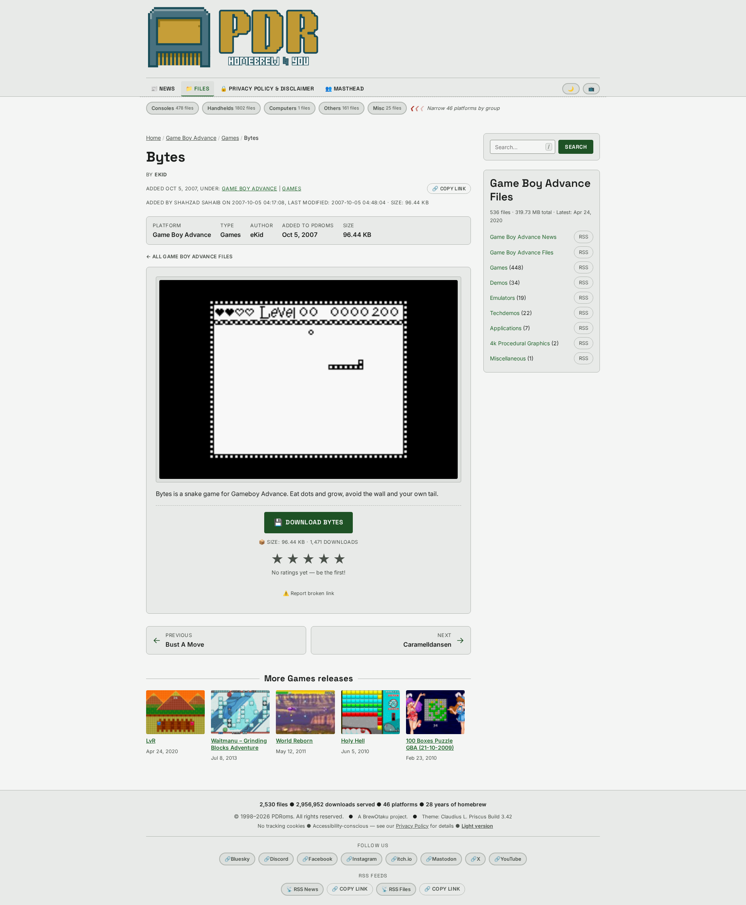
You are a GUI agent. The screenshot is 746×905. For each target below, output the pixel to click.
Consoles (172, 108)
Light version (477, 826)
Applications (505, 328)
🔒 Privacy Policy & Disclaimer (267, 88)
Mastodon (441, 859)
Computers (289, 108)
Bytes (165, 157)
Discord (276, 859)
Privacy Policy (412, 826)
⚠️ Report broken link (308, 593)
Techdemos (504, 313)
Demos (498, 282)
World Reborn (294, 740)
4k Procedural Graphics (520, 343)
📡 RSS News (302, 889)
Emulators (502, 297)
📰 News (163, 88)
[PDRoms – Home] (233, 37)
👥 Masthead (344, 88)
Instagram (361, 859)
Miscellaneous (508, 358)
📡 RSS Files (396, 889)
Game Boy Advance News (523, 236)
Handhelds (231, 108)
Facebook (317, 859)
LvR (150, 740)
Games (230, 137)
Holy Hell (353, 740)
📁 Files (197, 88)
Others (341, 108)
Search (576, 146)
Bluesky (237, 859)
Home (153, 137)
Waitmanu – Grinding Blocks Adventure (239, 744)
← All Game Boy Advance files (189, 256)
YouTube (507, 859)
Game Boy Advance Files (521, 252)
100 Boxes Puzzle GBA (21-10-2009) (430, 744)
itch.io (401, 859)
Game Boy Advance (191, 137)
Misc (387, 108)
